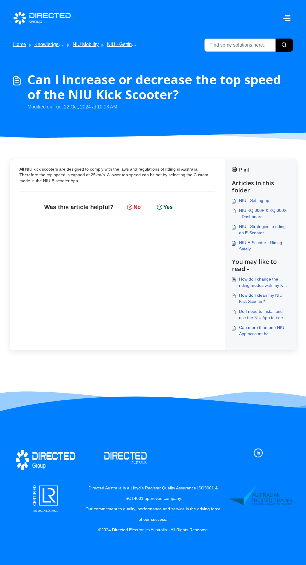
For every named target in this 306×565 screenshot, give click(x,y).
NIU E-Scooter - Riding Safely (260, 245)
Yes (168, 207)
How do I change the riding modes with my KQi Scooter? (263, 283)
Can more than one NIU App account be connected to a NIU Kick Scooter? (261, 331)
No (137, 207)
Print (244, 169)
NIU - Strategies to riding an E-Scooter (262, 229)
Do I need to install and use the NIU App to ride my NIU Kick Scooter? (261, 315)
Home (19, 44)
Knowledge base (52, 44)
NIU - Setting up (254, 200)
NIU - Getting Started (129, 44)
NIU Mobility (86, 44)
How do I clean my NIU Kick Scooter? (260, 298)
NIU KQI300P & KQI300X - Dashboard (263, 213)
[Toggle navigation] (287, 18)
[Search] (284, 45)
